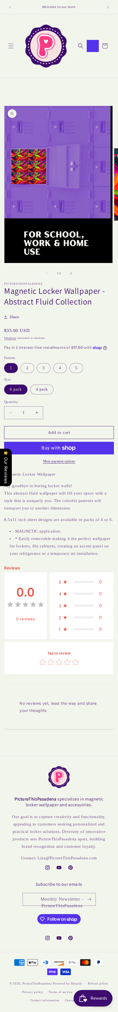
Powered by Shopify (68, 983)
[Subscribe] (89, 899)
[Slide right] (71, 273)
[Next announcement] (108, 7)
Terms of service (60, 992)
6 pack (16, 389)
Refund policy (98, 983)
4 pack (42, 389)
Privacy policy (32, 992)
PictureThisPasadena (37, 983)
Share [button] (14, 317)
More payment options (59, 461)
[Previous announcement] (10, 7)
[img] (25, 605)
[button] (11, 46)
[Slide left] (47, 273)
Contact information (45, 1000)
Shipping (10, 337)
